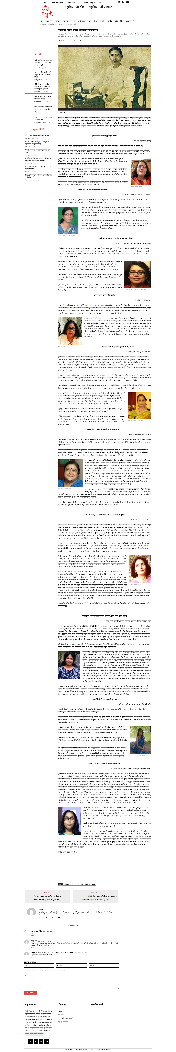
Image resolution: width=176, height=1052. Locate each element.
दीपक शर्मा (34, 941)
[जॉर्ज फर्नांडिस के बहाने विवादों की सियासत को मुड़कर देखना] (29, 109)
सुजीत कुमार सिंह (36, 931)
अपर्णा (26, 163)
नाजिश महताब (27, 138)
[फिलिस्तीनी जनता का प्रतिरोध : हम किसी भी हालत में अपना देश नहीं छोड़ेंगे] (29, 63)
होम (40, 24)
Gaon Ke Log (68, 884)
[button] (133, 20)
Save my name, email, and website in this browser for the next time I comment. (45, 970)
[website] (55, 917)
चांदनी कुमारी (37, 80)
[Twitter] (141, 40)
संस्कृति (45, 24)
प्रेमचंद (94, 884)
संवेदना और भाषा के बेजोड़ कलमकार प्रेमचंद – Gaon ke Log (52, 953)
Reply (32, 935)
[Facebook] (137, 40)
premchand (79, 884)
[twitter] (52, 917)
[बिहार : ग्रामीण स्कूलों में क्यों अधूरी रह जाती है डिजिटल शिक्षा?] (29, 75)
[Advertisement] (38, 40)
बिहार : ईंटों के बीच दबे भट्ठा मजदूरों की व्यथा (37, 135)
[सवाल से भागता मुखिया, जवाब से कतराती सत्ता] (29, 119)
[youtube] (59, 917)
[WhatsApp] (145, 40)
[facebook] (39, 917)
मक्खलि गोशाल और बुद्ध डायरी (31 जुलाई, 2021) (47, 899)
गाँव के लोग (61, 40)
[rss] (49, 917)
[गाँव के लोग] (32, 913)
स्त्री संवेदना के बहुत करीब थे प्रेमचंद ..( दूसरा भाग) (95, 899)
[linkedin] (46, 917)
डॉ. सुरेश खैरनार (37, 101)
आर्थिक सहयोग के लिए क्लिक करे (34, 1034)
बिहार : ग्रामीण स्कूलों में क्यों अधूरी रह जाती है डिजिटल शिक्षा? (42, 74)
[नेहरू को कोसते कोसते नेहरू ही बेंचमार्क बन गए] (29, 99)
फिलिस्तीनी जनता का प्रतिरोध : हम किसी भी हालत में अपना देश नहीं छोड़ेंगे (43, 62)
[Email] (149, 40)
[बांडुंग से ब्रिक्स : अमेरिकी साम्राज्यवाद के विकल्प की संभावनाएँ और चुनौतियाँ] (29, 87)
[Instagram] (41, 1041)
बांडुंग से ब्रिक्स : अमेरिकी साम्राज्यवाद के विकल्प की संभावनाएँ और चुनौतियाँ (42, 86)
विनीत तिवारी (37, 68)
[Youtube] (46, 1041)
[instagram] (43, 917)
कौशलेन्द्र (27, 180)
